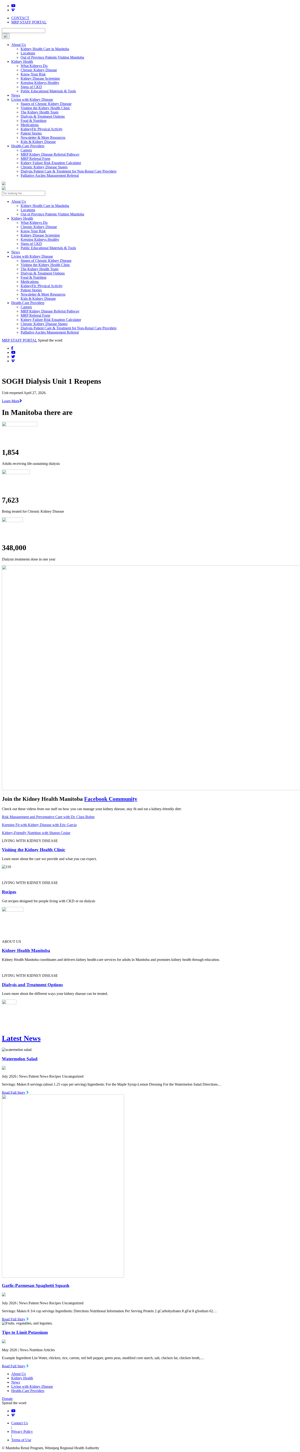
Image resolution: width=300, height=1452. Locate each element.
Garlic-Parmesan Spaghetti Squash (35, 1285)
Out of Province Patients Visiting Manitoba (52, 57)
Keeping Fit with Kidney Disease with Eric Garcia (39, 825)
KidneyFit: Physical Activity (42, 129)
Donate (7, 1399)
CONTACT (20, 18)
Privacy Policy (22, 1431)
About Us (18, 45)
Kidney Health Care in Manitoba (45, 49)
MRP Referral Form (35, 159)
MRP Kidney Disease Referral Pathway (50, 154)
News (15, 95)
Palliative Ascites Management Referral (50, 175)
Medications (30, 125)
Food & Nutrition (33, 121)
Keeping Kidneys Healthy (40, 83)
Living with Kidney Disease (32, 100)
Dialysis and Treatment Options (32, 984)
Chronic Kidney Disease (39, 70)
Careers (26, 150)
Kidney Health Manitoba (26, 950)
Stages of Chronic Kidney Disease (46, 104)
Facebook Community (110, 799)
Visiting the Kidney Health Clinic (45, 108)
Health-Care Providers (27, 146)
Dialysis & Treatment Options (43, 116)
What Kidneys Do (34, 66)
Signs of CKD (31, 87)
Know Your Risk (33, 74)
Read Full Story (13, 1092)
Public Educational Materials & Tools (48, 91)
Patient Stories (31, 133)
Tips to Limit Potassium (25, 1332)
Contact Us (19, 1423)
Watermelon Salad (20, 1058)
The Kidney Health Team (39, 112)
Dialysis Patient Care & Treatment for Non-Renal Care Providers (68, 171)
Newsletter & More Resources (43, 137)
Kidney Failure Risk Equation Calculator (51, 163)
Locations (28, 53)
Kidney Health (22, 62)
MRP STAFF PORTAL (29, 22)
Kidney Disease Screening (40, 78)
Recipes (9, 891)
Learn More (10, 401)
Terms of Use (21, 1440)
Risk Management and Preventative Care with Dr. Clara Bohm (48, 817)
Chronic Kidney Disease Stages (44, 167)
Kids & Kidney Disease (38, 142)
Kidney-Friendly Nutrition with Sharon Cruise (36, 833)
